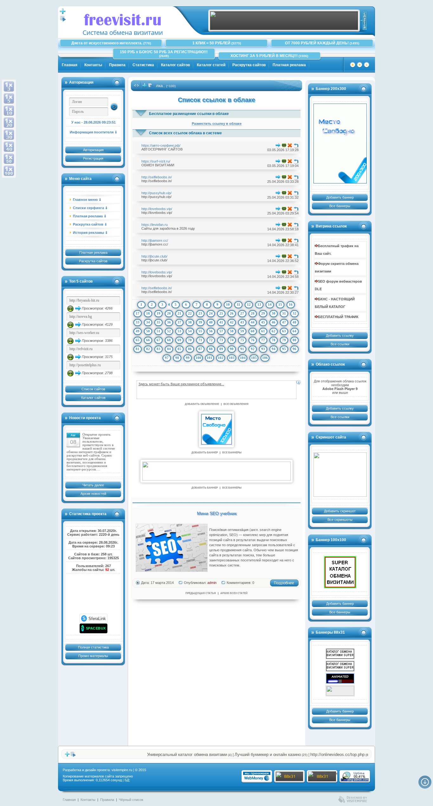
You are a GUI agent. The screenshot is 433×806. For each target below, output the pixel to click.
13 (259, 304)
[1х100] (9, 171)
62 (273, 331)
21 (179, 313)
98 (177, 358)
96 (294, 349)
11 (238, 304)
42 (232, 322)
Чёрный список (131, 800)
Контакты (93, 65)
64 (294, 331)
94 (273, 349)
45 (263, 322)
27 (242, 313)
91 (242, 349)
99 (188, 358)
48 (294, 322)
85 (179, 349)
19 (158, 313)
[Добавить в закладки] (360, 66)
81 (137, 349)
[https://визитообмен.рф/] (340, 690)
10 (228, 304)
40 (211, 322)
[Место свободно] (340, 143)
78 (273, 340)
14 (270, 304)
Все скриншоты (339, 519)
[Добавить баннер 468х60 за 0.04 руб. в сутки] (363, 20)
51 (158, 331)
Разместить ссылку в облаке (217, 123)
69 (179, 340)
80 (294, 340)
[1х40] (9, 147)
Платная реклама (289, 65)
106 (265, 358)
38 (190, 322)
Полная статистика (93, 647)
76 (253, 340)
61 (263, 331)
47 (284, 322)
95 (284, 349)
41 (221, 322)
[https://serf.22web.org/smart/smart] (340, 572)
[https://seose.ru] (284, 29)
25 (221, 313)
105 (254, 358)
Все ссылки (340, 344)
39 (200, 322)
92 (253, 349)
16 (291, 304)
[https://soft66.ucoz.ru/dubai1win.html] (340, 678)
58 (232, 331)
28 (253, 313)
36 (169, 322)
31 (284, 313)
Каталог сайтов (175, 65)
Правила (117, 65)
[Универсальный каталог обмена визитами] (340, 474)
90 (232, 349)
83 (158, 349)
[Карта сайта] (367, 66)
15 (280, 304)
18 (148, 313)
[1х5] (9, 98)
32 (294, 313)
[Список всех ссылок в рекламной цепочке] (63, 20)
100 (198, 358)
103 (232, 358)
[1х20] (9, 123)
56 (211, 331)
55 (200, 331)
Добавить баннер (340, 197)
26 (232, 313)
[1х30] (9, 135)
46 (273, 322)
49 (137, 331)
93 (263, 349)
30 (273, 313)
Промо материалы (93, 656)
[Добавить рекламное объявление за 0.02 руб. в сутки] (298, 382)
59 (242, 331)
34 (148, 322)
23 (200, 313)
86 (190, 349)
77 (263, 340)
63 (284, 331)
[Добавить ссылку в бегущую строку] (144, 87)
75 (242, 340)
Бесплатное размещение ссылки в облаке (189, 114)
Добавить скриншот (340, 511)
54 (190, 331)
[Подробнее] (284, 585)
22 (190, 313)
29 (263, 313)
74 (232, 340)
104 (243, 358)
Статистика (143, 65)
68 (169, 340)
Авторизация (93, 150)
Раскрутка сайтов (249, 65)
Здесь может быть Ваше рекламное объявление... (181, 383)
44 (253, 322)
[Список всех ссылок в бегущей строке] (150, 87)
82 (148, 349)
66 (148, 340)
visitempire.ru (122, 770)
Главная (69, 65)
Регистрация (93, 158)
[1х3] (9, 86)
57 (221, 331)
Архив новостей (93, 494)
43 (242, 322)
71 (200, 340)
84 (169, 349)
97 (167, 358)
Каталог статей (211, 65)
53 (179, 331)
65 (137, 340)
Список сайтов (93, 389)
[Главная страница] (353, 66)
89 (221, 349)
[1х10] (9, 111)
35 (158, 322)
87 (200, 349)
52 (169, 331)
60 (253, 331)
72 (211, 340)
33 (137, 322)
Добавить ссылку (340, 335)
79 (284, 340)
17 (137, 313)
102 (220, 358)
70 (190, 340)
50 (148, 331)
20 (169, 313)
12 (249, 304)
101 (209, 358)
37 (179, 322)
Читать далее (93, 485)
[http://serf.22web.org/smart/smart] (340, 666)
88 (211, 349)
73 (221, 340)
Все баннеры (339, 206)
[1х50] (9, 159)
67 (158, 340)
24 (211, 313)
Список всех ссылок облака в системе (185, 133)
